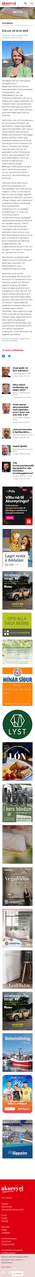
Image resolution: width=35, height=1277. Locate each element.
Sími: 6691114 (6, 1198)
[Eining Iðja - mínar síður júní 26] (17, 687)
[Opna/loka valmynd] (32, 3)
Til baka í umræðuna (13, 350)
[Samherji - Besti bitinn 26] (17, 844)
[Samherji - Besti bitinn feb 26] (17, 13)
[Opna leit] (26, 3)
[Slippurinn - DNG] (17, 1139)
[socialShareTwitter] (9, 356)
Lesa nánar (6, 1267)
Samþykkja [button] (17, 1274)
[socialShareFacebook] (3, 356)
